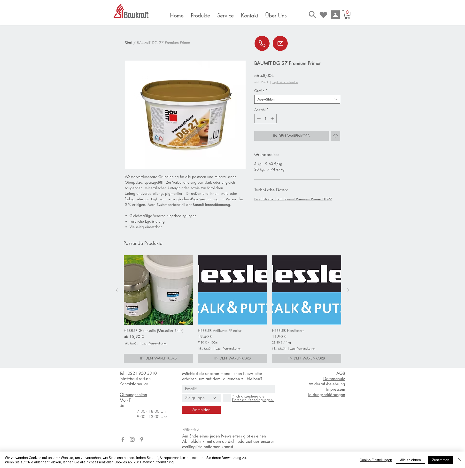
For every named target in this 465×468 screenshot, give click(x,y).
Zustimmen (440, 459)
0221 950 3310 (142, 373)
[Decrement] (258, 118)
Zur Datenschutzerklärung (154, 462)
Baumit (289, 199)
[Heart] (323, 14)
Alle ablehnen (410, 459)
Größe (261, 91)
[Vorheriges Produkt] (117, 290)
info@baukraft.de (135, 378)
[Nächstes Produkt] (348, 290)
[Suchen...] (312, 14)
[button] (347, 14)
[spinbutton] (266, 118)
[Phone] (262, 43)
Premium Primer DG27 (314, 199)
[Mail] (280, 43)
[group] (232, 309)
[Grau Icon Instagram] (132, 439)
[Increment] (273, 118)
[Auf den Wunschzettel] (336, 136)
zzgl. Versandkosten (285, 82)
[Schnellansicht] (158, 290)
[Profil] (335, 14)
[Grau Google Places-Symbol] (142, 439)
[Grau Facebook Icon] (123, 439)
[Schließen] (459, 459)
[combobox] (297, 99)
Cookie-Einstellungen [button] (376, 459)
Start (128, 42)
